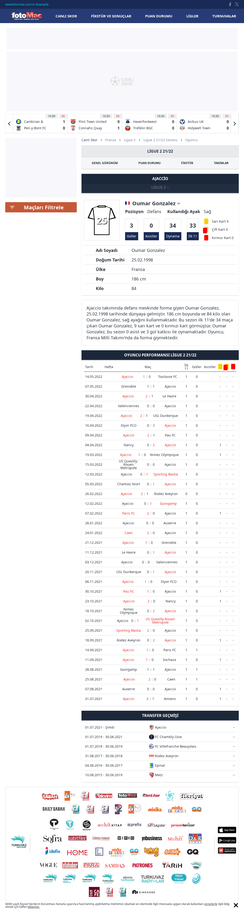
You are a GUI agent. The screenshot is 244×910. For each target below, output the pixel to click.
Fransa (110, 140)
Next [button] (235, 123)
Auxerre (169, 523)
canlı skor (66, 16)
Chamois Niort (128, 484)
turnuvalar (224, 16)
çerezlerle (210, 904)
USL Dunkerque (165, 415)
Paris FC (128, 513)
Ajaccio (127, 376)
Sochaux (169, 659)
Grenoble (128, 386)
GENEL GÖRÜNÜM (105, 163)
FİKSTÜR (187, 163)
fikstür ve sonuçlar (111, 16)
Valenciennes (128, 406)
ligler (192, 16)
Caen (129, 532)
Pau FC (170, 435)
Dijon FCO (129, 425)
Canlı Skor (26, 16)
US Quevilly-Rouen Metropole (128, 464)
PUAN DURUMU (149, 163)
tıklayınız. (34, 907)
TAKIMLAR (221, 163)
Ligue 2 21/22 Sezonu (160, 140)
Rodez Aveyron (166, 493)
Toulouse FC (167, 376)
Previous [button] (9, 123)
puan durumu (158, 16)
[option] (40, 123)
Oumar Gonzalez (154, 203)
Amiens (170, 698)
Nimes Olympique (164, 454)
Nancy (129, 445)
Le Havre (169, 396)
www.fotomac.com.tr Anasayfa (26, 4)
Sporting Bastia (165, 474)
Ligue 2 (130, 140)
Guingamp (168, 503)
